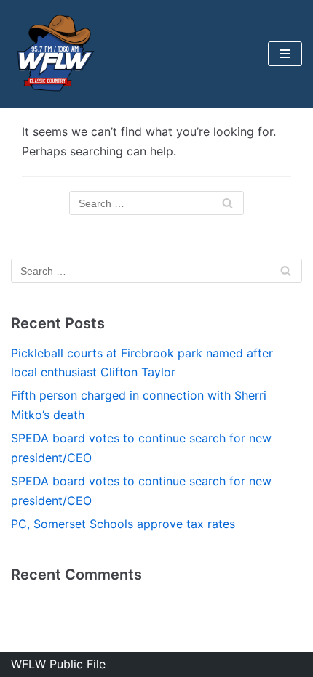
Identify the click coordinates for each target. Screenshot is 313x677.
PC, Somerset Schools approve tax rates (123, 523)
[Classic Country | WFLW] (54, 53)
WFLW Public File (58, 664)
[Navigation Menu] (285, 53)
